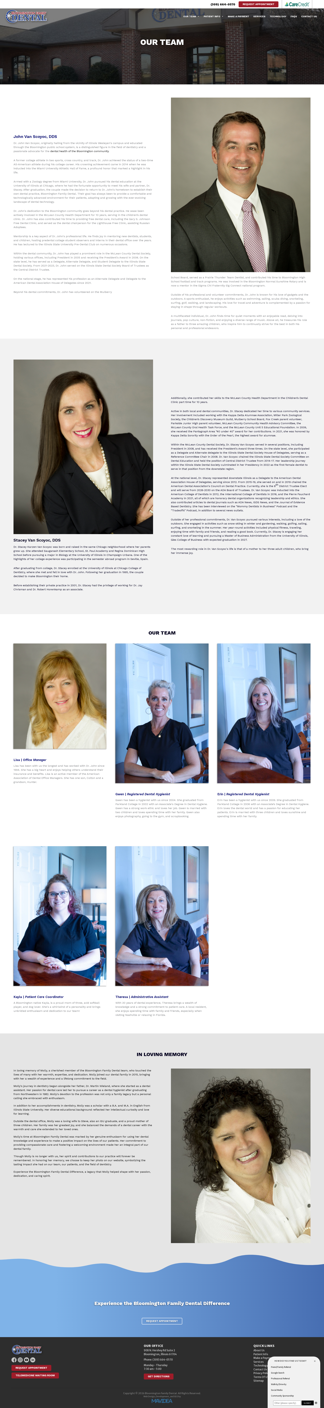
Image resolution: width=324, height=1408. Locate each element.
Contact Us (309, 16)
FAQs (294, 16)
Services (259, 16)
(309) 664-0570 (223, 4)
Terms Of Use (261, 1377)
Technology (278, 16)
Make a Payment (238, 16)
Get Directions (158, 1376)
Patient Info (212, 16)
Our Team (189, 16)
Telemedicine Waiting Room (35, 1375)
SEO (176, 1396)
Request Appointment (258, 4)
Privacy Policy (261, 1373)
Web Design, (149, 1396)
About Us (258, 1350)
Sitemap (258, 1380)
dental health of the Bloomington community (79, 151)
